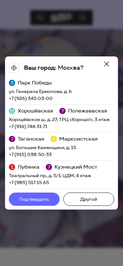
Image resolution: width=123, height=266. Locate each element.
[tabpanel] (61, 133)
